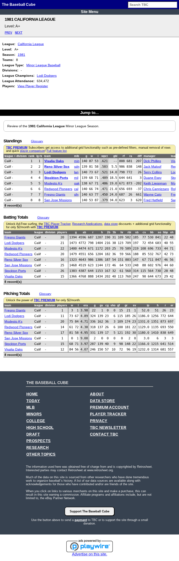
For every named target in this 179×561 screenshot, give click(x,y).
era (85, 305)
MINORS (34, 414)
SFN (76, 194)
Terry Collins (153, 172)
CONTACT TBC (104, 434)
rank (31, 156)
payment (81, 520)
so (159, 232)
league (38, 232)
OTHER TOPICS (41, 454)
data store (111, 224)
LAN (76, 172)
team (47, 156)
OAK (76, 183)
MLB (30, 407)
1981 (21, 55)
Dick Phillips (152, 161)
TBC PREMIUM (17, 147)
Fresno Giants (54, 194)
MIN (76, 161)
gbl (115, 156)
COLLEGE (35, 421)
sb (136, 232)
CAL (76, 189)
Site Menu (89, 12)
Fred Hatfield (153, 200)
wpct (104, 156)
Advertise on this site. (89, 554)
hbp (165, 232)
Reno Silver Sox (56, 166)
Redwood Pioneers (58, 189)
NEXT (18, 32)
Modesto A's (53, 183)
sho (112, 305)
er (172, 305)
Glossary (37, 141)
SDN (76, 166)
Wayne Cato (153, 194)
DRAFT (33, 434)
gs (101, 305)
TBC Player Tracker (57, 224)
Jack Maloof (152, 166)
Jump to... (89, 112)
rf (124, 156)
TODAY (33, 401)
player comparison (32, 151)
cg (107, 305)
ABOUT (97, 394)
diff (140, 156)
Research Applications (87, 224)
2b (108, 232)
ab (84, 232)
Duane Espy (153, 178)
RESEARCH (37, 448)
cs (144, 232)
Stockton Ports (56, 178)
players (62, 232)
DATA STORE (102, 401)
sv (134, 305)
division (50, 232)
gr (126, 305)
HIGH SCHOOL (40, 428)
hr (121, 232)
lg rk (39, 156)
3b (114, 232)
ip (148, 305)
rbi (129, 232)
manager (149, 156)
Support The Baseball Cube (89, 511)
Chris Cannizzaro (156, 189)
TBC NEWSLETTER (108, 428)
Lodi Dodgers (47, 75)
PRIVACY (98, 421)
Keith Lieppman (155, 183)
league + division (15, 156)
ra (130, 156)
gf (118, 305)
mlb (76, 156)
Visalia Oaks (54, 161)
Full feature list (57, 151)
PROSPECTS (38, 441)
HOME (32, 394)
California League (31, 44)
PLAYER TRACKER (108, 414)
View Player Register (32, 86)
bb (151, 232)
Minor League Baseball (43, 65)
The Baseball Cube (18, 5)
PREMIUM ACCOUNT (109, 407)
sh (171, 232)
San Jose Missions (58, 200)
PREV (8, 32)
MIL (76, 178)
